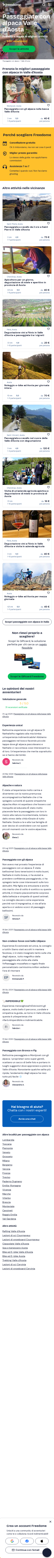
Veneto (6, 1152)
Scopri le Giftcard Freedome (27, 676)
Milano (6, 1160)
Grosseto (7, 1156)
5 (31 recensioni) (16, 41)
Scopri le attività (19, 48)
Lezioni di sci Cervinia (14, 1264)
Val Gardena (9, 1218)
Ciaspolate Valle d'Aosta (15, 1243)
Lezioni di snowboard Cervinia (18, 1268)
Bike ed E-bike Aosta (13, 1256)
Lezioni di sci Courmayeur (16, 1235)
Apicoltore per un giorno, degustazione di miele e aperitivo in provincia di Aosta (25, 282)
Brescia (6, 1202)
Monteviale (8, 1206)
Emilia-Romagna (11, 1185)
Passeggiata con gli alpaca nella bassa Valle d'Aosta (26, 110)
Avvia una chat (27, 1118)
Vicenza (6, 1189)
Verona (6, 1169)
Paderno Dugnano (12, 1181)
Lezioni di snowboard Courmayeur (21, 1239)
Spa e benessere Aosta (15, 1247)
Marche (6, 1193)
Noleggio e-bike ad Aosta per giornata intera (26, 387)
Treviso (6, 1177)
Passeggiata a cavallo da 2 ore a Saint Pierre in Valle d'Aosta (26, 228)
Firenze (6, 1173)
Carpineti (7, 1210)
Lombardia (8, 1139)
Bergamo (7, 1164)
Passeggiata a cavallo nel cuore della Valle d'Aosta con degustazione (25, 439)
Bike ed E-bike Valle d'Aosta (17, 1252)
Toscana (7, 1144)
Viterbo (6, 1198)
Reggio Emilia (9, 1214)
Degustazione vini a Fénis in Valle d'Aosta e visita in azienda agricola (24, 545)
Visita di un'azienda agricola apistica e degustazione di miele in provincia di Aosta (26, 493)
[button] (46, 1552)
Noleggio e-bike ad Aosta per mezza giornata (25, 598)
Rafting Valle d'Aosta (13, 1231)
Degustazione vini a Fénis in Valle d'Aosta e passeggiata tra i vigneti (24, 334)
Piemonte (7, 1148)
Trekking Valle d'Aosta (14, 1260)
